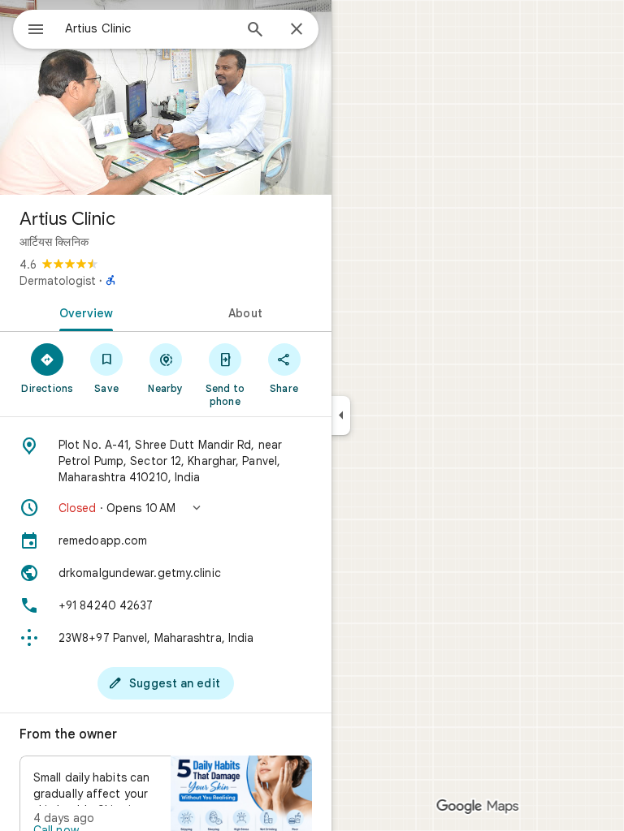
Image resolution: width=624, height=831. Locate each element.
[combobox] (148, 28)
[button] (166, 508)
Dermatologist (58, 280)
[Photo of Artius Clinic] (166, 97)
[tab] (82, 311)
